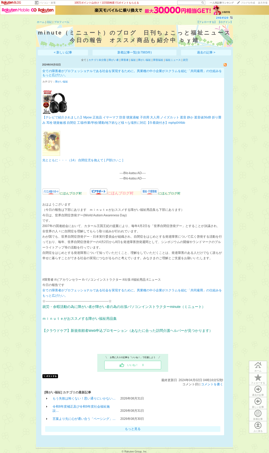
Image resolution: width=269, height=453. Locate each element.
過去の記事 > (206, 52)
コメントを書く (212, 384)
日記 (49, 22)
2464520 (222, 17)
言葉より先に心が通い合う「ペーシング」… (84, 418)
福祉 (133, 59)
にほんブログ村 (124, 193)
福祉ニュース (173, 59)
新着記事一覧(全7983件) (134, 52)
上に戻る (258, 431)
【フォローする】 (206, 22)
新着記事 (258, 419)
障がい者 (114, 59)
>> (222, 2)
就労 (185, 59)
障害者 (125, 59)
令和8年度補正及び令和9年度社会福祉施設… (81, 408)
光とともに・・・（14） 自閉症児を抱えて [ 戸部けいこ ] (82, 160)
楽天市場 (262, 2)
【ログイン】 (225, 22)
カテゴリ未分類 (97, 59)
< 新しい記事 (63, 52)
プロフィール (61, 22)
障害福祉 (158, 59)
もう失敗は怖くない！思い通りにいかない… (84, 398)
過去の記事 (258, 395)
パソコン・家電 (47, 2)
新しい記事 (258, 407)
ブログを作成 (248, 2)
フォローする (258, 383)
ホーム (41, 22)
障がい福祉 (144, 59)
